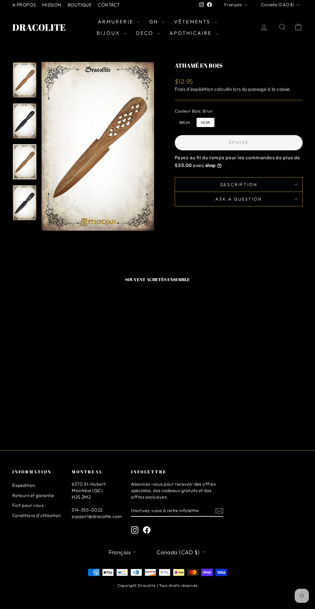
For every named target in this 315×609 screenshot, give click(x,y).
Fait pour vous (27, 505)
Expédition (23, 485)
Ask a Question (238, 199)
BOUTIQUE (80, 5)
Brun (184, 121)
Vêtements (193, 21)
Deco (146, 33)
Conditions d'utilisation (36, 515)
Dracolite (39, 27)
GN (154, 21)
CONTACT (109, 5)
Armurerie (116, 21)
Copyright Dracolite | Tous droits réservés (158, 585)
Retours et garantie (33, 495)
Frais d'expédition (194, 89)
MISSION (52, 5)
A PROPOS (24, 5)
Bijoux (109, 33)
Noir (205, 121)
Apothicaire (191, 33)
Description (238, 184)
